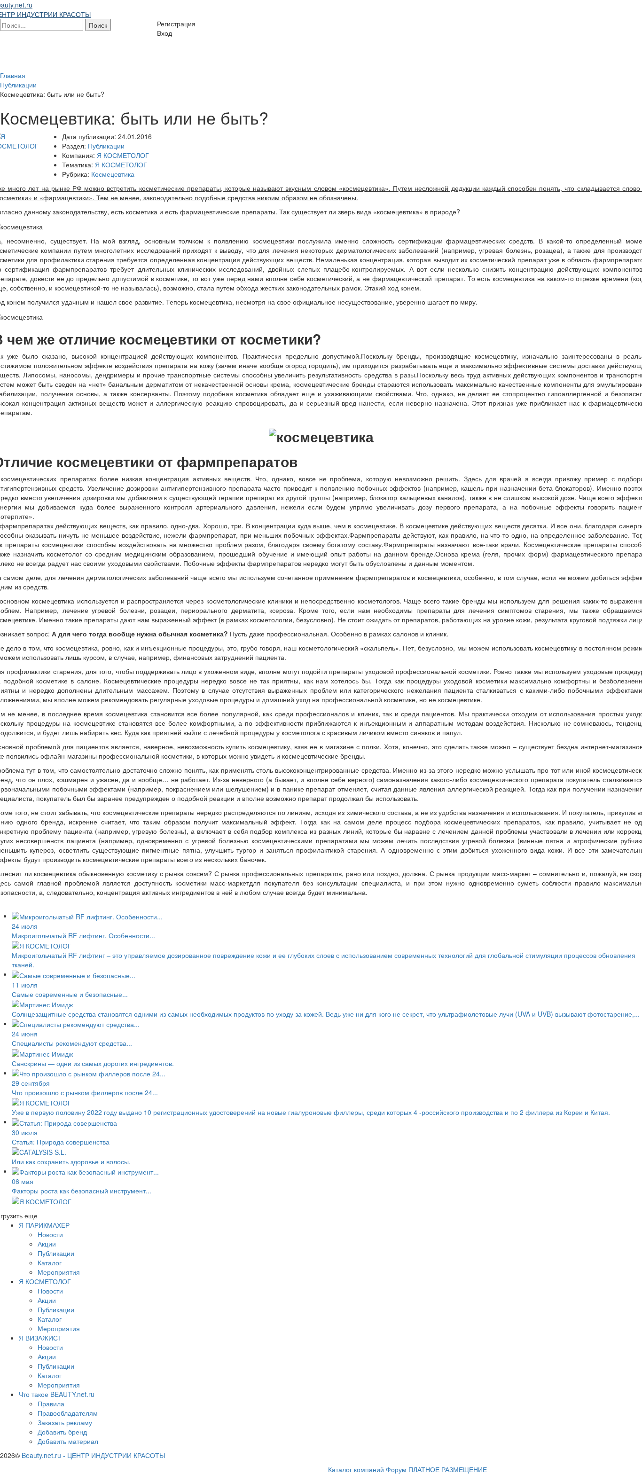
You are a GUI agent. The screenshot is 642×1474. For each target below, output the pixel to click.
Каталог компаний (356, 1469)
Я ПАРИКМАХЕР (44, 1225)
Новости (50, 1234)
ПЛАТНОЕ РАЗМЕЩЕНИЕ (447, 1469)
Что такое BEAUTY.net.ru (56, 1394)
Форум (396, 1469)
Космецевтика (112, 174)
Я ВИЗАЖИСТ (40, 1337)
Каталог (50, 1262)
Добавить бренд (62, 1431)
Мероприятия (59, 1272)
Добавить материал (68, 1441)
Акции (47, 1243)
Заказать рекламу (65, 1422)
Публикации (106, 145)
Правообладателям (68, 1413)
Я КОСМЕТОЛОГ (123, 155)
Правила (51, 1403)
